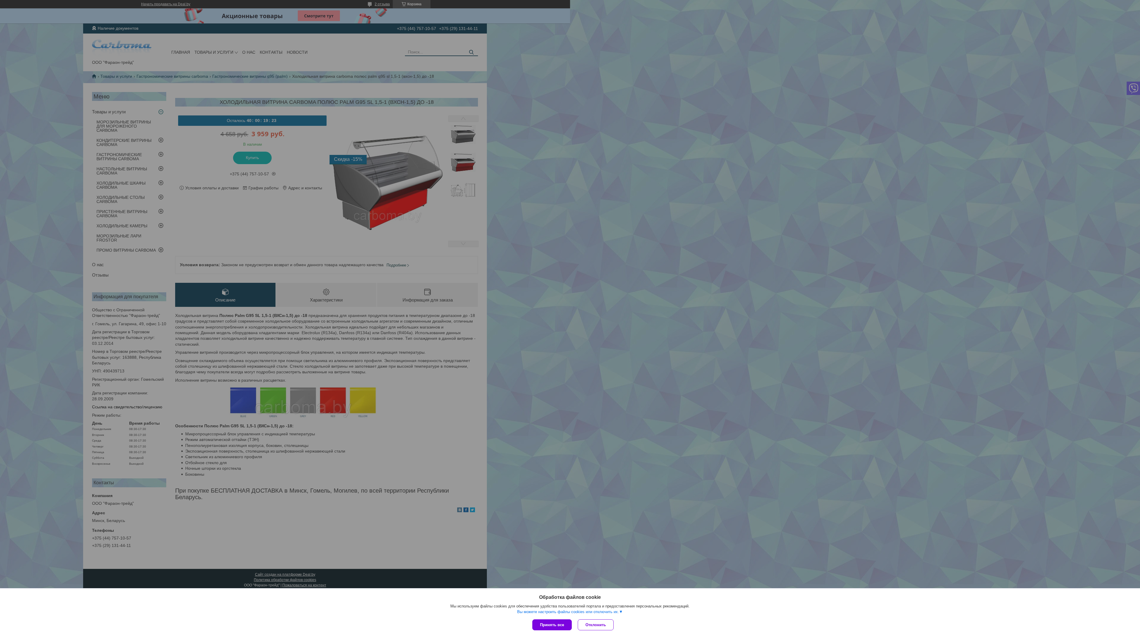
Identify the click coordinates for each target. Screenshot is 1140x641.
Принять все (552, 625)
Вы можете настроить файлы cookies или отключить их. (568, 612)
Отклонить (595, 625)
